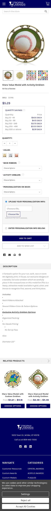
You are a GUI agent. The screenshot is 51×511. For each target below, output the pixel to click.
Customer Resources (12, 469)
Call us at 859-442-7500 (25, 439)
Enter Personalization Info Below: (26, 228)
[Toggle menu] (4, 4)
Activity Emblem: (11, 175)
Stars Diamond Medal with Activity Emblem (38, 395)
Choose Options (12, 406)
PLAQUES (32, 478)
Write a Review (8, 88)
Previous (42, 361)
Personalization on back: (16, 187)
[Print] (14, 255)
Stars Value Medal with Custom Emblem (13, 395)
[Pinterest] (20, 255)
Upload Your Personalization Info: (26, 201)
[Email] (9, 255)
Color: (6, 150)
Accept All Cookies (25, 506)
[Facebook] (4, 255)
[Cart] (47, 4)
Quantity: (7, 138)
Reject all (25, 500)
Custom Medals (9, 478)
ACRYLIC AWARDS (36, 473)
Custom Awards (9, 473)
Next (48, 361)
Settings (25, 494)
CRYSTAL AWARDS (36, 469)
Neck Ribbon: (9, 163)
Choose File (13, 214)
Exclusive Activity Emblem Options (18, 312)
